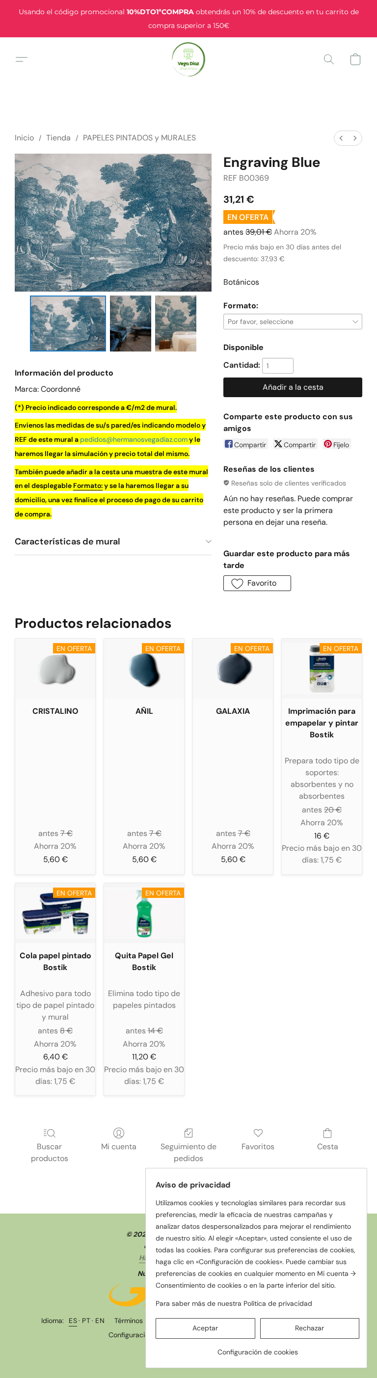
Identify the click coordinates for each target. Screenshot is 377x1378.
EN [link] (100, 1320)
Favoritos (258, 1146)
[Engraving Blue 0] (68, 324)
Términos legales (140, 1320)
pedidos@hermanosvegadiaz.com (134, 439)
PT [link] (86, 1320)
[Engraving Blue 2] (175, 324)
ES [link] (73, 1320)
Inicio (24, 138)
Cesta (327, 1146)
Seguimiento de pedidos (188, 1152)
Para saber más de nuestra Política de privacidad (234, 1303)
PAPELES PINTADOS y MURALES (139, 138)
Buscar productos (49, 1152)
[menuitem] (341, 138)
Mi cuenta (118, 1146)
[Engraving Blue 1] (130, 324)
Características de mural (67, 541)
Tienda (58, 138)
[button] (188, 59)
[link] (257, 1348)
